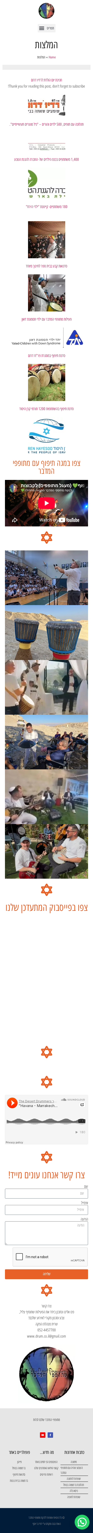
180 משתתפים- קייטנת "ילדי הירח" (46, 206)
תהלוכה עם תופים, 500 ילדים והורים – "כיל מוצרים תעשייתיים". (46, 124)
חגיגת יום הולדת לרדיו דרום (46, 80)
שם (86, 1187)
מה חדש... (47, 1452)
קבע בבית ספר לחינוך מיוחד (42, 266)
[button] (47, 28)
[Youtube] (42, 1435)
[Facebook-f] (50, 1435)
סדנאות (63, 266)
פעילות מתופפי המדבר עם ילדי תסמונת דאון (47, 319)
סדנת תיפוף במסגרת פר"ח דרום (46, 355)
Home (52, 57)
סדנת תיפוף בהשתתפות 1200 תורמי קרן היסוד (46, 408)
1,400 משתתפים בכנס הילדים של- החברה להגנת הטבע (46, 159)
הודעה (84, 1219)
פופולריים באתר (19, 1452)
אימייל (84, 1203)
